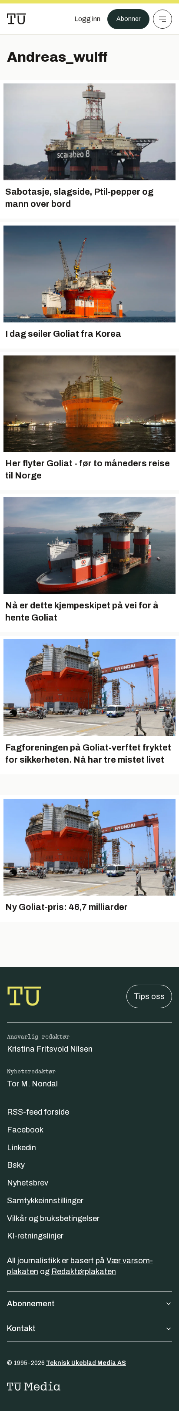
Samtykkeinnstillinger (45, 1200)
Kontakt (21, 1328)
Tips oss (149, 996)
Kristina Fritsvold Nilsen (50, 1049)
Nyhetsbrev (27, 1183)
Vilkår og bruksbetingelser (53, 1218)
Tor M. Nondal (32, 1083)
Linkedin (21, 1147)
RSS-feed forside (38, 1112)
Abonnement (31, 1303)
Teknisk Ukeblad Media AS (86, 1363)
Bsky (16, 1165)
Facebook (25, 1129)
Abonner (128, 19)
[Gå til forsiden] (16, 19)
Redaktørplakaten (83, 1271)
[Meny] (162, 19)
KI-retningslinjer (35, 1236)
